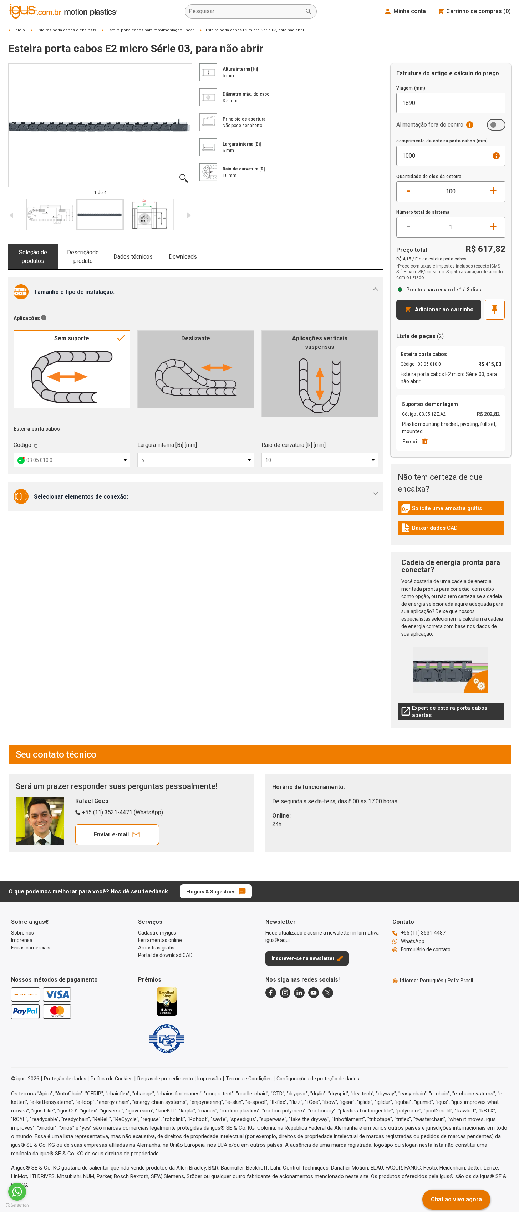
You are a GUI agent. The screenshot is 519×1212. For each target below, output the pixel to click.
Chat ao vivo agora (456, 1199)
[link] (451, 510)
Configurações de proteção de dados (317, 1078)
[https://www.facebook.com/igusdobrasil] (270, 992)
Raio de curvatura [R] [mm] (293, 445)
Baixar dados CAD (429, 530)
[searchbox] (245, 11)
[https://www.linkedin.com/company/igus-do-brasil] (299, 992)
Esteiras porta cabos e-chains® (66, 30)
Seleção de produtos (33, 256)
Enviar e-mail (111, 834)
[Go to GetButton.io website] (17, 1205)
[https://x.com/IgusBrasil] (327, 992)
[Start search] (308, 11)
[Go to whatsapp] (17, 1192)
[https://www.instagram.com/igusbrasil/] (285, 992)
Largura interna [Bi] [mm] (167, 445)
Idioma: (421, 980)
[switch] (496, 125)
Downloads (183, 256)
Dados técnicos (133, 256)
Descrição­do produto (83, 256)
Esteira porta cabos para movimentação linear (150, 30)
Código (22, 445)
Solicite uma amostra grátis (441, 510)
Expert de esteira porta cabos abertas (444, 711)
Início (19, 30)
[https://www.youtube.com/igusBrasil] (313, 992)
